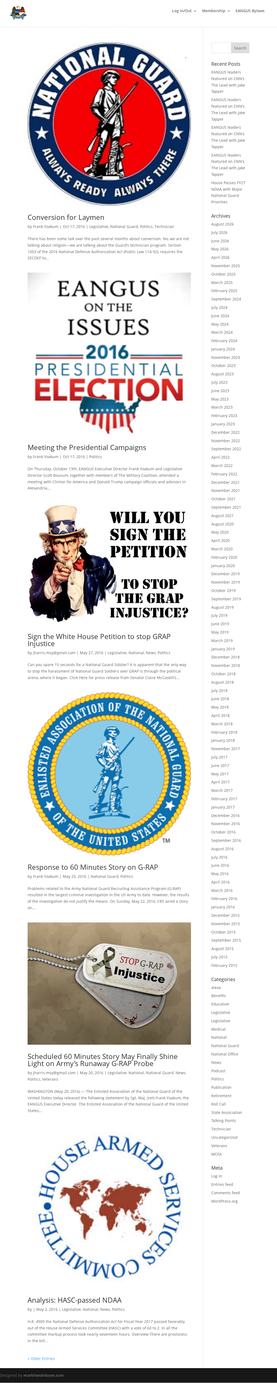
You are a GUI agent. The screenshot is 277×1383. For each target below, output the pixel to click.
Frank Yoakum (45, 226)
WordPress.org (224, 1201)
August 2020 (222, 524)
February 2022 (224, 474)
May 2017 (220, 773)
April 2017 (220, 782)
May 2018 (220, 707)
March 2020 (222, 548)
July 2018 (219, 690)
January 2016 (223, 906)
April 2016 (220, 882)
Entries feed (222, 1184)
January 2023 (223, 423)
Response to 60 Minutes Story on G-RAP (93, 867)
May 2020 (220, 532)
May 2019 (220, 632)
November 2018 (225, 665)
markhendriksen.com (44, 1375)
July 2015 (219, 957)
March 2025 (222, 282)
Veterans (50, 1079)
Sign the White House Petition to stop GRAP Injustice (99, 639)
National (136, 652)
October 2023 (223, 365)
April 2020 (220, 540)
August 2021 (222, 515)
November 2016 (225, 823)
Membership (213, 11)
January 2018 (223, 740)
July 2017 (219, 757)
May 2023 (220, 399)
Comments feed (225, 1192)
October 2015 (223, 932)
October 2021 (223, 498)
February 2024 (224, 340)
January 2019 (223, 648)
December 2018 (225, 657)
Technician (164, 226)
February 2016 (224, 898)
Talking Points (223, 1120)
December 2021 (225, 482)
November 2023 (225, 357)
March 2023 (222, 407)
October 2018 (223, 673)
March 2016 (222, 890)
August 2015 (222, 948)
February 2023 (224, 415)
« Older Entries (41, 1358)
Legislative (98, 226)
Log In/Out (182, 11)
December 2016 (225, 815)
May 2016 (220, 873)
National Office (224, 1054)
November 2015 (225, 923)
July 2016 (219, 857)
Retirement (221, 1095)
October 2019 (223, 590)
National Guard (124, 226)
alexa (216, 987)
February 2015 (224, 965)
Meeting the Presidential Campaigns (87, 447)
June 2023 (220, 390)
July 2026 (219, 232)
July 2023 (219, 382)
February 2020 (224, 557)
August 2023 (222, 373)
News (151, 652)
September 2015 (226, 940)
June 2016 (220, 865)
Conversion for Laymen (66, 217)
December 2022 (225, 432)
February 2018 (224, 732)
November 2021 (225, 490)
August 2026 (222, 224)
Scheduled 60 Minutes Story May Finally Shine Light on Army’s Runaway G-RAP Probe (103, 1059)
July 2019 (219, 615)
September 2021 (226, 507)
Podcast (218, 1070)
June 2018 (220, 698)
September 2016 (226, 840)
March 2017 (222, 790)
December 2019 (225, 573)
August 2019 (222, 607)
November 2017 (225, 748)
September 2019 (226, 598)
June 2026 (220, 240)
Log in (216, 1176)
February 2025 (224, 290)
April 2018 (220, 715)
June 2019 (220, 623)
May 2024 (220, 324)
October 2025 (223, 274)
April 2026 (220, 257)
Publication (221, 1087)
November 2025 (225, 265)
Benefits (218, 995)
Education (220, 1004)
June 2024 (220, 315)
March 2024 (222, 332)
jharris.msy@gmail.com (54, 652)
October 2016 (223, 832)
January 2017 (223, 807)
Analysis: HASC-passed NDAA (74, 1300)
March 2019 (222, 640)
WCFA (216, 1154)
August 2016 (222, 848)
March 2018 (222, 723)
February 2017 (224, 798)
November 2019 (225, 582)
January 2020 (223, 565)
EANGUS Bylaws (250, 11)
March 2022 (222, 465)
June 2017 (220, 765)
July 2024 (219, 307)
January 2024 (223, 349)
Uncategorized (224, 1137)
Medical (218, 1029)
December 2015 (225, 915)
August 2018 (222, 682)
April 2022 (220, 457)
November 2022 (225, 440)
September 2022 (226, 448)
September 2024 (226, 299)
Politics (146, 226)
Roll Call (218, 1104)
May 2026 (220, 249)
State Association (226, 1112)
